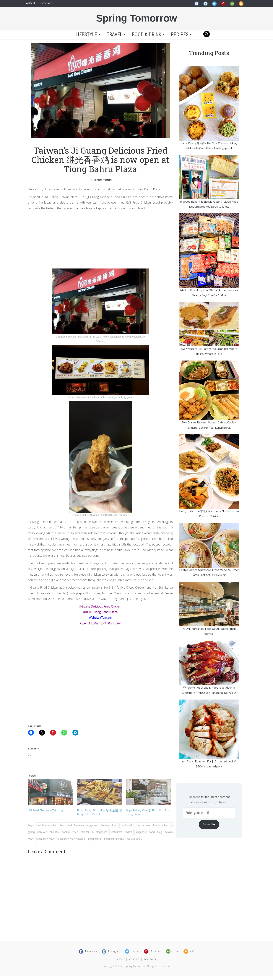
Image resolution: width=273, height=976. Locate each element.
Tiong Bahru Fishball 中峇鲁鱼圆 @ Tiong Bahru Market (99, 812)
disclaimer (150, 959)
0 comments (102, 180)
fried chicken (160, 825)
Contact (46, 3)
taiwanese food (45, 839)
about (121, 959)
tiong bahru (94, 839)
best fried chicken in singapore (78, 825)
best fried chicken (46, 825)
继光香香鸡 (134, 839)
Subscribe (209, 824)
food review (143, 825)
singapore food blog (149, 832)
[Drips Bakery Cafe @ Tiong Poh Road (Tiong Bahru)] (148, 792)
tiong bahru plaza (114, 839)
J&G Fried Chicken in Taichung (45, 810)
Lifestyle (86, 34)
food (114, 825)
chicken (104, 825)
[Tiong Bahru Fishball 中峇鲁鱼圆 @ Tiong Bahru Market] (99, 792)
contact (134, 959)
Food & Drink (147, 34)
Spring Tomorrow (136, 18)
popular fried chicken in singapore (85, 832)
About (30, 3)
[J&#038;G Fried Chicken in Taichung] (50, 792)
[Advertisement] (100, 239)
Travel (115, 34)
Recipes (180, 34)
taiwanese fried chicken (71, 839)
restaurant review (121, 832)
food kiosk (127, 825)
